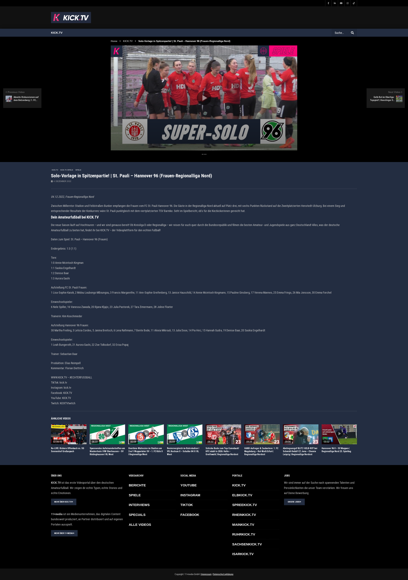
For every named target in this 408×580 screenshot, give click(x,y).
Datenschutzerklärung (223, 574)
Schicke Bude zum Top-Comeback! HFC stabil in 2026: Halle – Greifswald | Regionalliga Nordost (222, 451)
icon (68, 433)
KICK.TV (128, 41)
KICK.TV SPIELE (66, 170)
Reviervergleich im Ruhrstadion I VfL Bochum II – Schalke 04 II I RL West (183, 451)
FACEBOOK (189, 515)
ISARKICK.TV (243, 554)
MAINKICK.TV (243, 524)
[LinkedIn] (335, 3)
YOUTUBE (188, 485)
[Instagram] (347, 3)
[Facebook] (328, 3)
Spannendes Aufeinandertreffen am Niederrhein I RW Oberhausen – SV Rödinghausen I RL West (107, 451)
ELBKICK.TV (242, 495)
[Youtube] (341, 3)
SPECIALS (137, 515)
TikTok (186, 505)
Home (114, 41)
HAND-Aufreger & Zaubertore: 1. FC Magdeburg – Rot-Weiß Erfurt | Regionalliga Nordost (261, 451)
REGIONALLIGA (58, 427)
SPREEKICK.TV (244, 505)
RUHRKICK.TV (243, 534)
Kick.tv (56, 32)
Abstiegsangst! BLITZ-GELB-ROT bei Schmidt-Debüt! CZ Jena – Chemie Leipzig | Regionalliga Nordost (300, 451)
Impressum (206, 574)
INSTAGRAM (190, 495)
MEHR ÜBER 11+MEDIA (63, 533)
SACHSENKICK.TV (247, 544)
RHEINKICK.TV (244, 515)
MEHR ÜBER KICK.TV (62, 502)
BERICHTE (137, 485)
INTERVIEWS (139, 505)
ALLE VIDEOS (140, 524)
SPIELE (78, 170)
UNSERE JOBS (293, 502)
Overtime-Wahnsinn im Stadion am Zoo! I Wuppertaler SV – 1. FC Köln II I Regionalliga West (145, 451)
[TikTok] (354, 3)
